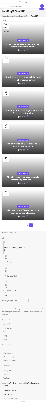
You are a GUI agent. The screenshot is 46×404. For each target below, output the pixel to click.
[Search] (42, 6)
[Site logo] (23, 2)
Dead (5, 24)
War (4, 28)
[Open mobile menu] (4, 6)
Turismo (6, 31)
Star (4, 20)
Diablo (5, 16)
